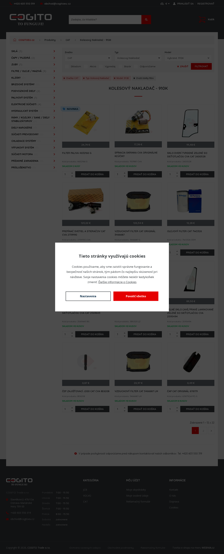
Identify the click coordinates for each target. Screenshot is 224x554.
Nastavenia (88, 296)
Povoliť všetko (136, 296)
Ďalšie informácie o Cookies (117, 282)
